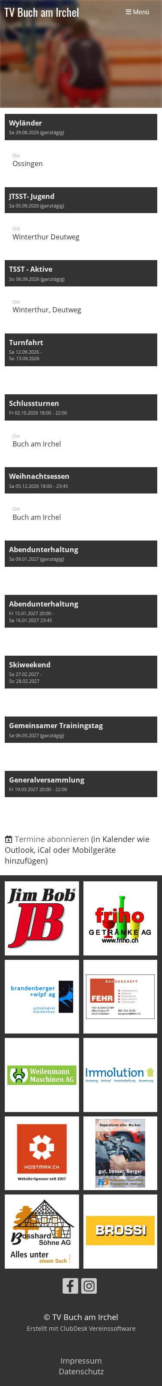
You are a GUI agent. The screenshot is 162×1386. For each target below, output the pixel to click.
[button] (81, 146)
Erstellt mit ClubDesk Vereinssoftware (81, 1328)
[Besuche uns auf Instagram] (89, 1287)
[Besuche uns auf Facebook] (70, 1287)
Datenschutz (81, 1371)
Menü (140, 12)
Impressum (81, 1360)
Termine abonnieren (52, 839)
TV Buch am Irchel (41, 12)
